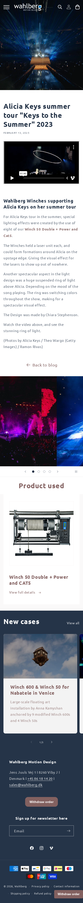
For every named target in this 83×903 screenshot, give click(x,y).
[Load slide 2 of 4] (39, 471)
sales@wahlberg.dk (25, 784)
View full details (22, 592)
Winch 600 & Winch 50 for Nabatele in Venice (39, 690)
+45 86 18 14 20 (40, 778)
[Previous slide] (25, 472)
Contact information (66, 886)
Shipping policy (20, 893)
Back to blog (45, 364)
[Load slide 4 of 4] (50, 471)
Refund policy (42, 893)
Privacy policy (40, 886)
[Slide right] (52, 742)
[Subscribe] (68, 830)
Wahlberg (21, 886)
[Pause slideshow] (78, 472)
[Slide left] (31, 742)
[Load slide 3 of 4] (44, 471)
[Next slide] (58, 472)
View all (73, 623)
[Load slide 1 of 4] (33, 471)
